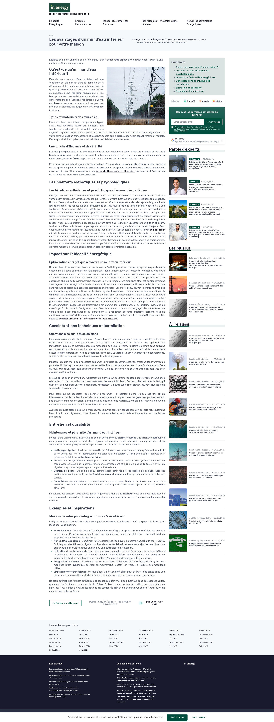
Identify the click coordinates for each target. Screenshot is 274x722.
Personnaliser (199, 717)
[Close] (189, 354)
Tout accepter (177, 717)
